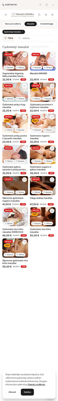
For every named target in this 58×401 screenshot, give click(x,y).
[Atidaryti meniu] (5, 14)
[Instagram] (46, 4)
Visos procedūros (13, 24)
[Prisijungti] (52, 14)
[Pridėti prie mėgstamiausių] (24, 55)
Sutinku (27, 392)
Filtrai (10, 38)
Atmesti (12, 392)
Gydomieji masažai (12, 32)
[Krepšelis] (46, 14)
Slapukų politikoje (36, 384)
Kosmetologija (46, 24)
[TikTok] (53, 4)
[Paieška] (39, 14)
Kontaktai (11, 5)
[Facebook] (40, 4)
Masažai (30, 24)
